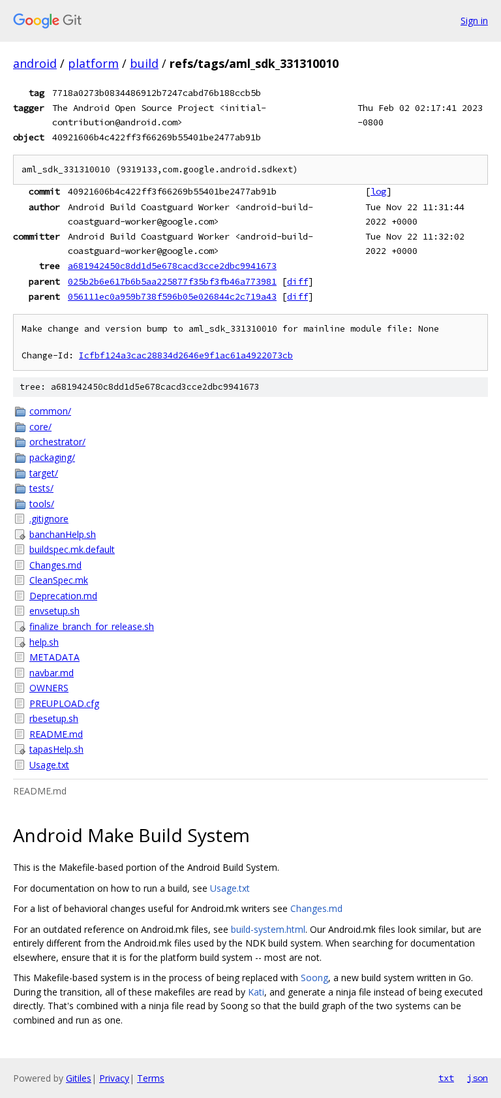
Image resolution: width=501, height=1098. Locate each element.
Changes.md (55, 565)
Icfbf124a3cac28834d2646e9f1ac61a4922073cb (186, 355)
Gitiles (78, 1078)
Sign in (474, 20)
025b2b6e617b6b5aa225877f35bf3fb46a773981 (172, 281)
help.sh (44, 642)
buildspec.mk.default (72, 549)
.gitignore (48, 518)
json (477, 1078)
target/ (43, 473)
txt (446, 1078)
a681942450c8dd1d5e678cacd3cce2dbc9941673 (172, 266)
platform (93, 63)
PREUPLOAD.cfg (64, 703)
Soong (314, 977)
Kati (256, 992)
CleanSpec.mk (58, 580)
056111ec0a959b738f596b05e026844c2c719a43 (172, 296)
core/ (40, 426)
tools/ (41, 503)
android (35, 63)
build (144, 63)
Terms (150, 1078)
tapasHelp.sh (56, 749)
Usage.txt (49, 765)
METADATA (54, 657)
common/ (50, 411)
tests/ (41, 488)
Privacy (114, 1078)
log (378, 191)
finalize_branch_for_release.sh (91, 626)
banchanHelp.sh (62, 534)
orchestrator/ (57, 441)
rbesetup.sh (53, 718)
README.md (56, 734)
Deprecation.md (63, 595)
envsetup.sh (54, 610)
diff (297, 281)
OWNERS (48, 688)
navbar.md (51, 673)
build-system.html (268, 929)
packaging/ (52, 457)
